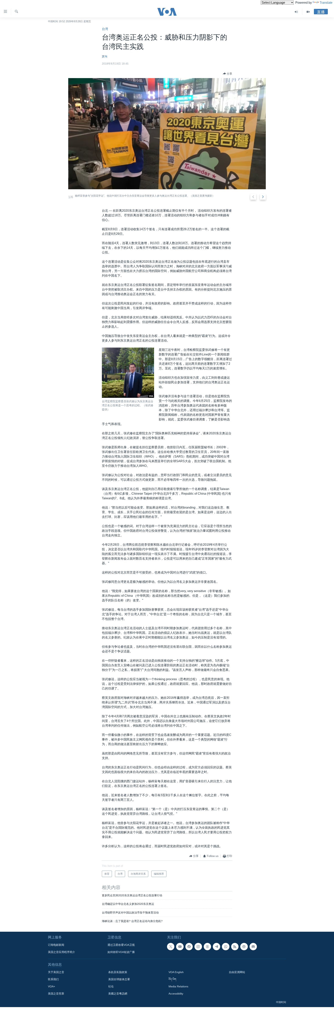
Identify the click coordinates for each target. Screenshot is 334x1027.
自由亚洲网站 (237, 972)
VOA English (176, 972)
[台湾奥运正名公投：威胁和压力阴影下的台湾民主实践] (167, 133)
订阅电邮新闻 (56, 944)
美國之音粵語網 (117, 993)
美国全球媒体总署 (119, 979)
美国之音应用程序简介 (61, 952)
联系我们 (53, 979)
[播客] (244, 946)
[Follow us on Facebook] (189, 946)
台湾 (105, 29)
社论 (111, 986)
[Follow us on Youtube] (179, 946)
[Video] (308, 12)
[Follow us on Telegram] (216, 946)
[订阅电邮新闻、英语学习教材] (253, 946)
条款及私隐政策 (117, 972)
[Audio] (296, 12)
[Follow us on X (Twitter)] (170, 946)
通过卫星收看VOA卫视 (121, 944)
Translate (326, 2)
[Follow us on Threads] (207, 946)
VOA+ (51, 986)
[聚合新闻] (235, 946)
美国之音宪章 (56, 993)
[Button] (227, 73)
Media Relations (178, 986)
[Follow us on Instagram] (198, 946)
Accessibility (176, 993)
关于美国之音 (56, 972)
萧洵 (104, 56)
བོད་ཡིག (172, 979)
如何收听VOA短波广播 (121, 952)
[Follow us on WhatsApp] (225, 946)
